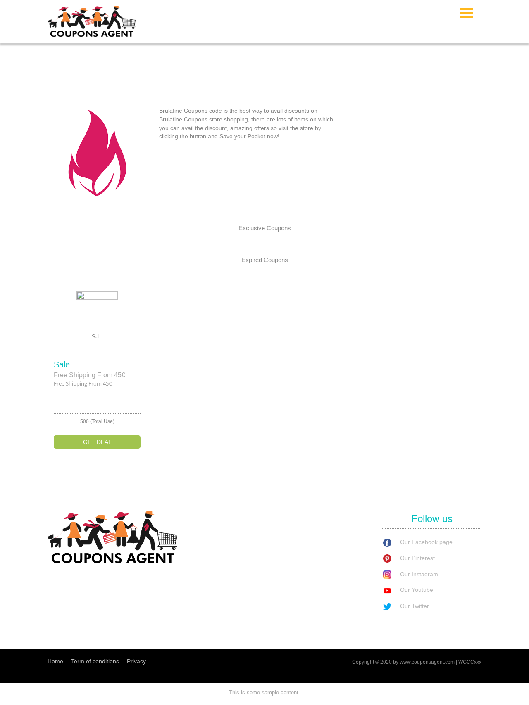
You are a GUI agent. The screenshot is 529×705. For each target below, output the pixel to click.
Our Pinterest (417, 558)
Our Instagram (419, 574)
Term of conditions (95, 661)
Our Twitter (414, 606)
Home (55, 661)
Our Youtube (416, 590)
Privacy (136, 661)
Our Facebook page (426, 542)
